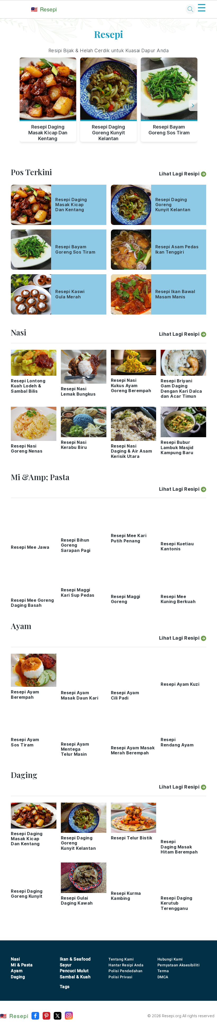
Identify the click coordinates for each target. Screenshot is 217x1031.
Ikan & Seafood (75, 959)
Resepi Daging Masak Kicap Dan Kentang (47, 131)
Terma (163, 971)
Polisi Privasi (120, 977)
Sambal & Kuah (75, 976)
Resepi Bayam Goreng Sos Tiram (169, 129)
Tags (65, 986)
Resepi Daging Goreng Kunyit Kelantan (108, 131)
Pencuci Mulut (74, 970)
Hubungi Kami (170, 959)
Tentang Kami (121, 959)
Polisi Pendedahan (125, 971)
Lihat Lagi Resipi (179, 173)
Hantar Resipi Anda (125, 965)
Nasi (15, 959)
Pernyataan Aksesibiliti (178, 965)
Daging (18, 976)
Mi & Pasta (22, 964)
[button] (193, 105)
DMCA (162, 977)
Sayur (66, 964)
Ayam (16, 970)
